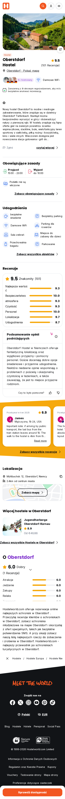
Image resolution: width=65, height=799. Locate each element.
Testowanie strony (30, 775)
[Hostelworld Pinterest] (44, 702)
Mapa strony (51, 775)
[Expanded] (7, 658)
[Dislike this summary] (58, 393)
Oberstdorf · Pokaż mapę (23, 70)
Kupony (52, 767)
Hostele (16, 726)
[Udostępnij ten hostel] (60, 49)
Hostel (7, 55)
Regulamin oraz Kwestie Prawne (27, 767)
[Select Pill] (43, 6)
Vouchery (12, 775)
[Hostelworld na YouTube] (36, 702)
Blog (7, 726)
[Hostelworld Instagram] (28, 702)
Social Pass (54, 726)
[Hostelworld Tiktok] (52, 702)
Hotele (27, 726)
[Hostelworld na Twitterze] (20, 702)
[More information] (56, 336)
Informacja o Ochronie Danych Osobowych (32, 759)
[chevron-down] (30, 570)
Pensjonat (39, 726)
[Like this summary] (50, 393)
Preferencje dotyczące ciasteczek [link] (32, 783)
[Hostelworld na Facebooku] (12, 702)
